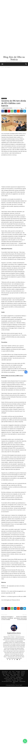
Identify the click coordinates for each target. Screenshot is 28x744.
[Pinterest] (9, 111)
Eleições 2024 (4, 672)
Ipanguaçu (23, 672)
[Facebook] (2, 111)
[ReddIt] (18, 111)
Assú (10, 671)
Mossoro (7, 674)
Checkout (7, 677)
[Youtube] (18, 659)
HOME (18, 672)
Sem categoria (7, 67)
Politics (18, 675)
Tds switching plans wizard (7, 681)
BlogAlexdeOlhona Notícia (7, 108)
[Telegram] (24, 111)
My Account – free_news (18, 678)
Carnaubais (18, 671)
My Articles (19, 679)
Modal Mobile (15, 681)
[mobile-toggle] (2, 64)
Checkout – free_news (8, 678)
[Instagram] (10, 659)
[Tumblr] (21, 111)
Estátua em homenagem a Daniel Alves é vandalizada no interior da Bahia (7, 618)
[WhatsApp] (12, 111)
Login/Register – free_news (11, 679)
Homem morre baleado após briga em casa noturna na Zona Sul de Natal (20, 618)
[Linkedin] (15, 111)
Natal (11, 674)
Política (8, 675)
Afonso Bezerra (5, 671)
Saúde (22, 675)
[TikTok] (13, 659)
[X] (5, 111)
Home (2, 67)
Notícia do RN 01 (17, 674)
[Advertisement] (14, 14)
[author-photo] (14, 631)
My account (12, 677)
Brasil (13, 671)
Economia (23, 671)
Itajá (3, 674)
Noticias (22, 674)
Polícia (4, 675)
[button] (26, 64)
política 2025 (13, 675)
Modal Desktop (22, 681)
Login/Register (18, 677)
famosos (14, 672)
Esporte (9, 672)
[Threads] (20, 659)
